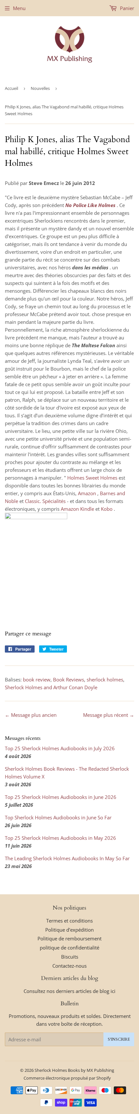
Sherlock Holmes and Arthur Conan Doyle (51, 687)
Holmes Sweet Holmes (92, 477)
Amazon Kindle (77, 509)
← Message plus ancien (31, 715)
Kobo (106, 509)
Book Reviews (68, 679)
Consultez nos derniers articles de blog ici (69, 991)
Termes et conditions (69, 920)
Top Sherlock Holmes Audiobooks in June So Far (58, 817)
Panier (126, 8)
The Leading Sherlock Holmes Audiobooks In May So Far (67, 858)
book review (36, 679)
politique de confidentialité (69, 947)
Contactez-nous (69, 965)
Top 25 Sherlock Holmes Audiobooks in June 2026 (60, 797)
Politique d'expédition (69, 929)
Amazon (87, 493)
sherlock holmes (105, 679)
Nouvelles (40, 88)
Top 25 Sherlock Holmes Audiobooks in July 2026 (60, 748)
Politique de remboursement (69, 938)
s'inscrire (119, 1039)
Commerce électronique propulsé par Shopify (67, 1078)
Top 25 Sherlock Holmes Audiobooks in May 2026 (60, 838)
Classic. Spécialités (45, 501)
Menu (19, 8)
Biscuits (69, 956)
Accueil (11, 88)
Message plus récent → (108, 715)
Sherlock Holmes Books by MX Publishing (74, 1070)
